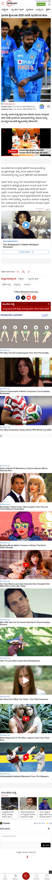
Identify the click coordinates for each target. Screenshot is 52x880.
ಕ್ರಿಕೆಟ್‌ (48, 9)
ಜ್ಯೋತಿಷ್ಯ (17, 284)
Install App (41, 4)
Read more (13, 151)
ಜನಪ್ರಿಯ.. (27, 284)
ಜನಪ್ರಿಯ (39, 9)
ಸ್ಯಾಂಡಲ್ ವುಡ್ (17, 9)
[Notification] (49, 4)
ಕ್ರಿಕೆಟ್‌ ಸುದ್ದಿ (6, 284)
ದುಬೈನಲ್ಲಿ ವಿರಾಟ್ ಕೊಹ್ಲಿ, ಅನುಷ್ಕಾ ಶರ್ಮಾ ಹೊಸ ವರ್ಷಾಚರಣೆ (26, 308)
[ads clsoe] (50, 872)
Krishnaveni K (9, 104)
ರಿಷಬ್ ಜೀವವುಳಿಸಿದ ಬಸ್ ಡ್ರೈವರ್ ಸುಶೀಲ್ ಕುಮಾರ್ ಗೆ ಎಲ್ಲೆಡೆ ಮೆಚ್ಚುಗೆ (28, 814)
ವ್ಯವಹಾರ (29, 9)
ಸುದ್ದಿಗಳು (4, 9)
